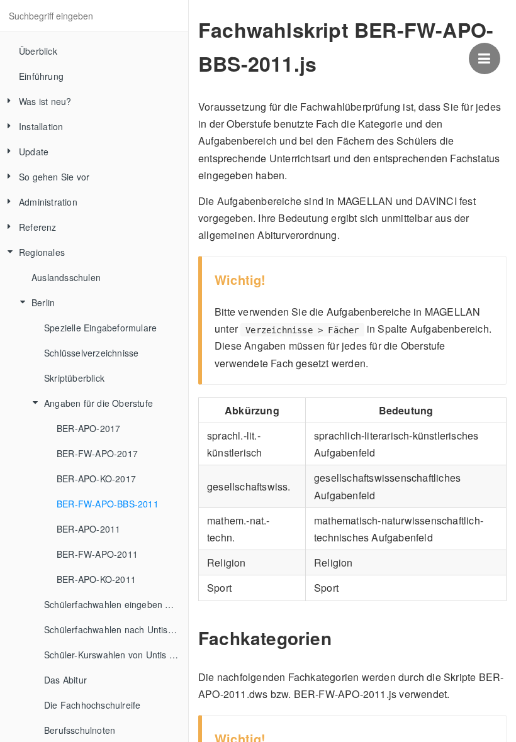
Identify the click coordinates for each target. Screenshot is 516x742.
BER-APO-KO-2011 (96, 579)
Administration (48, 202)
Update (33, 151)
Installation (41, 126)
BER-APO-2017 (88, 428)
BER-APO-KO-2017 (96, 478)
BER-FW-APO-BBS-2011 (108, 503)
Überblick (38, 51)
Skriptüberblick (74, 378)
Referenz (38, 227)
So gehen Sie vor (54, 176)
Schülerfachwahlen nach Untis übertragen (116, 629)
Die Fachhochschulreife (92, 705)
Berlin (43, 302)
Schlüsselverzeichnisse (91, 352)
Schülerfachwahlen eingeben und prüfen (116, 604)
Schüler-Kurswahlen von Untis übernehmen (116, 654)
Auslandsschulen (66, 277)
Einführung (41, 76)
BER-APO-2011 (88, 529)
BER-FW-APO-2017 (97, 453)
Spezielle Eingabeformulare (100, 327)
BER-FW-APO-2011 (97, 554)
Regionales (42, 252)
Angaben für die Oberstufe (98, 403)
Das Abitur (65, 679)
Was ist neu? (45, 101)
